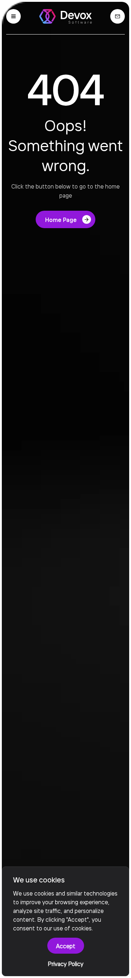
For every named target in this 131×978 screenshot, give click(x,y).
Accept (65, 945)
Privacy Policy (65, 963)
